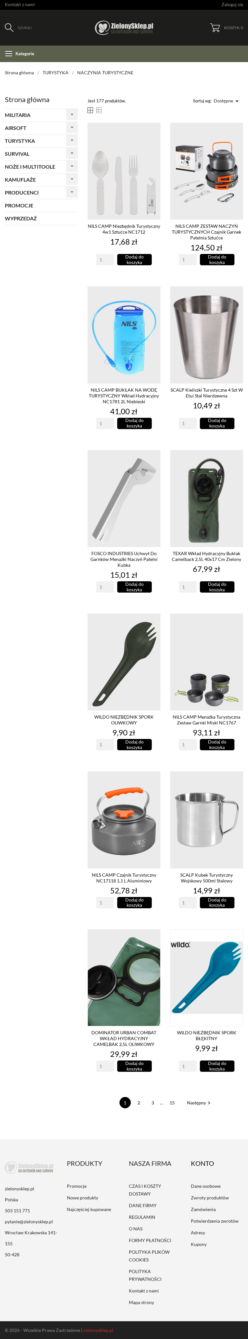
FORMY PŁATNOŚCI (150, 1240)
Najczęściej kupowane (89, 1209)
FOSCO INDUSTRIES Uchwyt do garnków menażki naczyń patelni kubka (124, 559)
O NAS (135, 1228)
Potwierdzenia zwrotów (215, 1221)
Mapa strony (141, 1302)
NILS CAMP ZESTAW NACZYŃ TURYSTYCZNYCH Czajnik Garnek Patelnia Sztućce (206, 231)
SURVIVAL (17, 154)
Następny (199, 1102)
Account (207, 1163)
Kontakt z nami (20, 4)
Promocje (77, 1186)
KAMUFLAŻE (20, 179)
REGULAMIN (142, 1217)
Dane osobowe (206, 1186)
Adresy (198, 1232)
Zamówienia (203, 1209)
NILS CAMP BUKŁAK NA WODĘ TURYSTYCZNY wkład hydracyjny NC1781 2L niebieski (124, 395)
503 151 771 (17, 1210)
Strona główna (27, 99)
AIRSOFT (15, 128)
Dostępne (227, 101)
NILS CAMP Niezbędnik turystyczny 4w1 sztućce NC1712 (124, 229)
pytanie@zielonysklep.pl (29, 1221)
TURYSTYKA (20, 141)
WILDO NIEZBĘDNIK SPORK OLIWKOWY (124, 719)
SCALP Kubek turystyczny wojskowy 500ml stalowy (206, 877)
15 (173, 1102)
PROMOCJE (19, 205)
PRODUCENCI (22, 192)
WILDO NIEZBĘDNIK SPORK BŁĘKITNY (206, 1035)
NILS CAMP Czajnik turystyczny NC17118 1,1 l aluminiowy (124, 877)
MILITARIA (17, 115)
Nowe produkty (82, 1197)
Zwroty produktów (210, 1197)
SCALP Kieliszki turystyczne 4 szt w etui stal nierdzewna (206, 392)
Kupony (199, 1244)
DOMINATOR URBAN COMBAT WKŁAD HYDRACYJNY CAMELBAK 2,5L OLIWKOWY (123, 1038)
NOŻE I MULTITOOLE (30, 166)
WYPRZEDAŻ (21, 218)
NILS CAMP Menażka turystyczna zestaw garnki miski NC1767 (206, 719)
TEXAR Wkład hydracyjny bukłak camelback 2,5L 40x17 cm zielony (206, 556)
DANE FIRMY (143, 1205)
